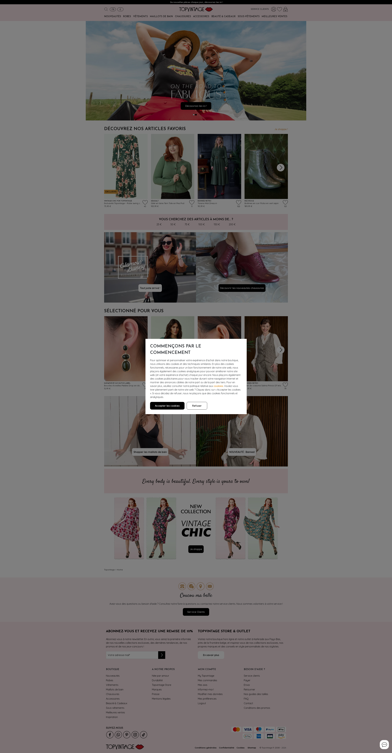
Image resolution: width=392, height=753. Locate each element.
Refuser (197, 405)
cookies (218, 386)
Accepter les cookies (167, 405)
